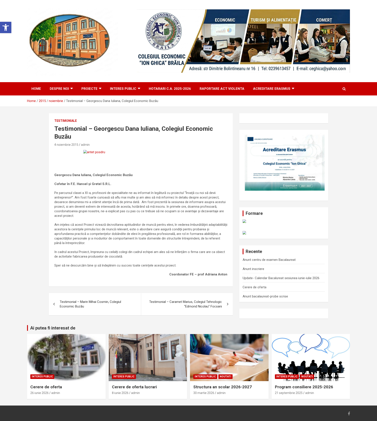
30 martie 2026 (203, 393)
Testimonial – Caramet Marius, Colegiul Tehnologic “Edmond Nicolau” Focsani (185, 304)
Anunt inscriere (253, 269)
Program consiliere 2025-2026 (304, 386)
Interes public (123, 89)
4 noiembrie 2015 (66, 144)
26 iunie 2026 (39, 393)
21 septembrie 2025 (289, 393)
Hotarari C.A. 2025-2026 (170, 89)
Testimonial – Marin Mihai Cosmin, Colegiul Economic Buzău (90, 304)
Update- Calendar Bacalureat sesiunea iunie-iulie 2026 (281, 278)
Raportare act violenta (222, 89)
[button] (5, 27)
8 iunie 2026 (120, 393)
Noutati (225, 376)
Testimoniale (65, 120)
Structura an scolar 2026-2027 (222, 386)
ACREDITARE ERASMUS (271, 89)
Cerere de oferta (254, 287)
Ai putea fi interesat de (52, 328)
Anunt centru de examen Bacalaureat (269, 260)
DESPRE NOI (59, 89)
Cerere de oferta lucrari (134, 386)
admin (85, 144)
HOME (36, 89)
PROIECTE (89, 89)
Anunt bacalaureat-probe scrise (265, 296)
